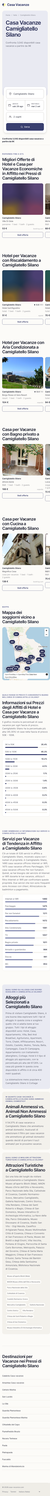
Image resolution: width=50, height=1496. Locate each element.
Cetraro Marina (9, 1390)
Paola (4, 1445)
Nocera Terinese (9, 1438)
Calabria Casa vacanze (12, 1376)
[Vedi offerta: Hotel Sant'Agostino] (22, 286)
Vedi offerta (22, 235)
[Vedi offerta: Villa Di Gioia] (22, 199)
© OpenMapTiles (22, 674)
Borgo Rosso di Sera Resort (14, 395)
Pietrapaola (7, 1452)
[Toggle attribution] (46, 674)
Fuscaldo (6, 1459)
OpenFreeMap (10, 674)
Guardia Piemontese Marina (14, 1417)
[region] (26, 653)
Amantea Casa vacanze (13, 1383)
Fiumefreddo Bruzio (11, 1431)
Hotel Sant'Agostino (11, 308)
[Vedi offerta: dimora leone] (22, 459)
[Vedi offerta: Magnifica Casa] (22, 549)
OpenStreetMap (11, 677)
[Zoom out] (46, 634)
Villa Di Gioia (7, 221)
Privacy (5, 1492)
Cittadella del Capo (11, 1424)
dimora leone (8, 482)
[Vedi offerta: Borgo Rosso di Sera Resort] (22, 372)
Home (8, 15)
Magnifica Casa (9, 571)
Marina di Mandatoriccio (13, 1466)
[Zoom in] (46, 630)
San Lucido (7, 1397)
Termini (13, 1492)
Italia (15, 15)
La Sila (5, 1403)
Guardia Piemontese (11, 1410)
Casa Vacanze (18, 5)
